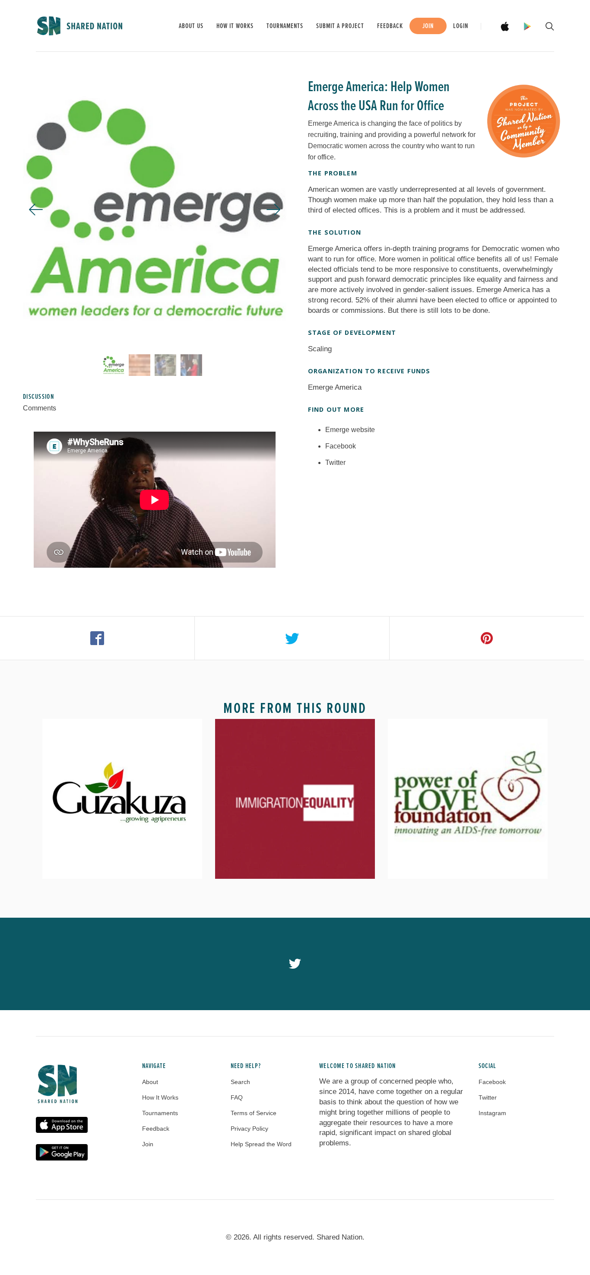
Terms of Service (253, 1113)
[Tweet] (292, 638)
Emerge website (350, 429)
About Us (191, 26)
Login (460, 26)
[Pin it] (487, 638)
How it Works (235, 26)
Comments (39, 408)
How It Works (160, 1097)
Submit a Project (340, 26)
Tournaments (284, 26)
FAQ (237, 1097)
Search (240, 1081)
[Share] (97, 638)
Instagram (492, 1113)
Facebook (340, 446)
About (150, 1081)
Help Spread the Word (261, 1144)
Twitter (335, 462)
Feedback (390, 26)
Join (428, 26)
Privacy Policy (249, 1128)
